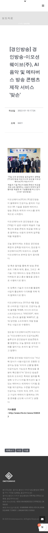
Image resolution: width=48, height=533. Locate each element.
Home (20, 23)
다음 (26, 450)
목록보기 (10, 450)
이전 (19, 450)
